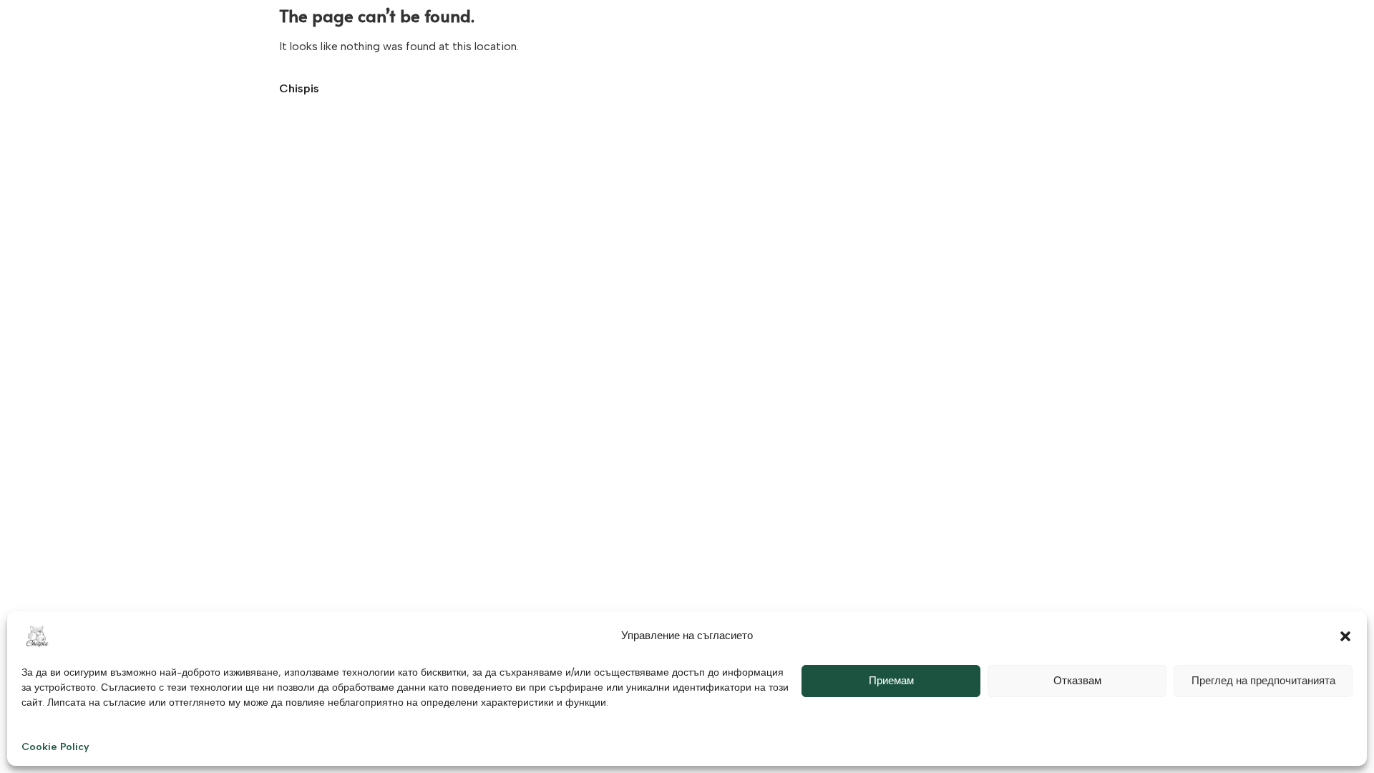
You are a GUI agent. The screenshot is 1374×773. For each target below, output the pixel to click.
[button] (1345, 636)
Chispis (299, 88)
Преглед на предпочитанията (1263, 680)
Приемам (891, 680)
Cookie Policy (55, 747)
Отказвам (1077, 680)
